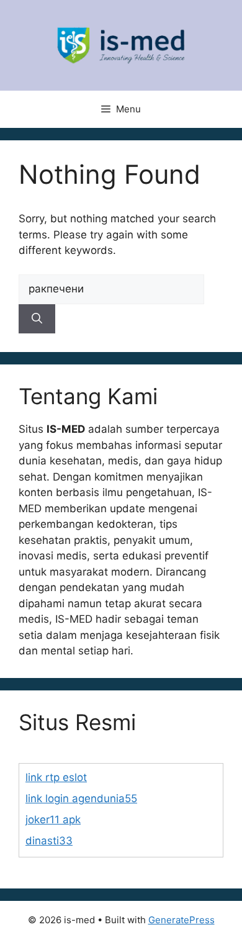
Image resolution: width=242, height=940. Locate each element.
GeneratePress (181, 920)
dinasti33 (49, 840)
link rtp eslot (56, 777)
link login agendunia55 (81, 798)
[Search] (37, 319)
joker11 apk (53, 819)
